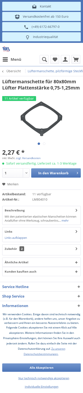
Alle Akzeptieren (42, 368)
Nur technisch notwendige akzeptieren (43, 378)
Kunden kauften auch (21, 271)
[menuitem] (11, 59)
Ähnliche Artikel (16, 262)
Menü (16, 59)
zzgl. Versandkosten (28, 158)
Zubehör (14, 249)
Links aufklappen (16, 238)
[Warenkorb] (75, 59)
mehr (65, 220)
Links (8, 232)
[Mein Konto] (65, 59)
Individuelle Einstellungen (41, 387)
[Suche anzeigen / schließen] (44, 59)
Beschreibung (15, 210)
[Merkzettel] (54, 59)
